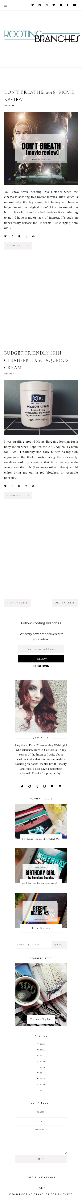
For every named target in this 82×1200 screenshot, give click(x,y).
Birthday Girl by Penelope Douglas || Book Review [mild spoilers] (42, 883)
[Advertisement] (41, 303)
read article (18, 246)
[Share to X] (5, 236)
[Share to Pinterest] (19, 236)
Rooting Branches (34, 1195)
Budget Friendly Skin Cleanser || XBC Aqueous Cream (36, 360)
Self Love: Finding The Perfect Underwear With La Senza (42, 838)
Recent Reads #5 (41, 928)
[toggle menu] (5, 5)
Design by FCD (62, 1195)
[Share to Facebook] (12, 236)
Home (41, 1188)
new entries (17, 603)
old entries (65, 603)
